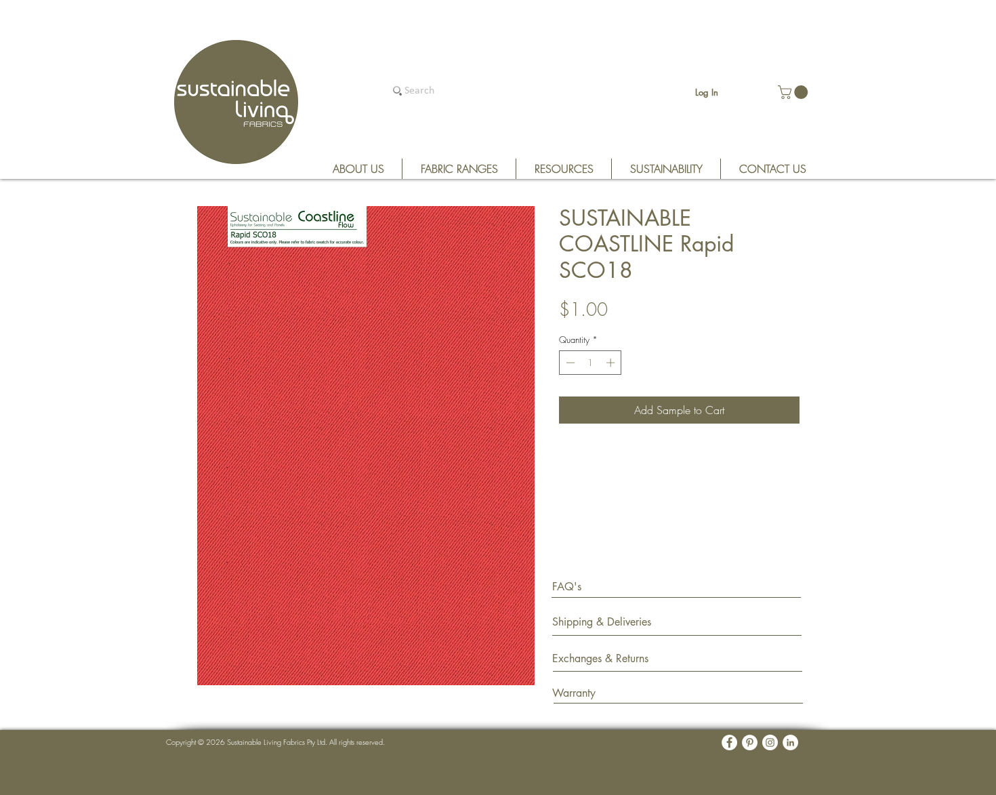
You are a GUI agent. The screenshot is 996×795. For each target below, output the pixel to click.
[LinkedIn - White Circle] (790, 742)
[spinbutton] (590, 362)
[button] (794, 92)
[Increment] (612, 362)
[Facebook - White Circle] (729, 742)
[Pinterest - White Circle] (750, 742)
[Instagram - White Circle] (770, 742)
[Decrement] (569, 362)
